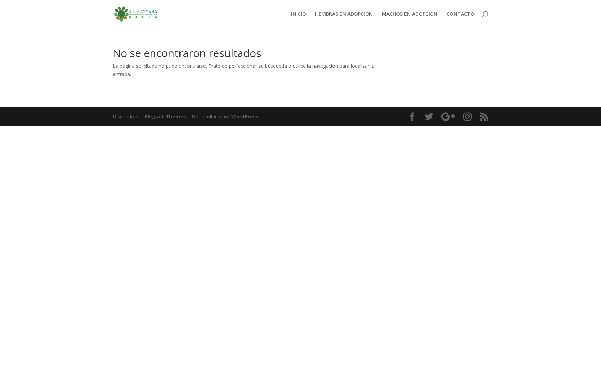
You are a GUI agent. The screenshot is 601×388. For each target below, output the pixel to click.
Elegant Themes (165, 116)
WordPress (244, 116)
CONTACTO (460, 14)
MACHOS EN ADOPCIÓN (410, 14)
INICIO (298, 14)
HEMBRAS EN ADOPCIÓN (344, 14)
